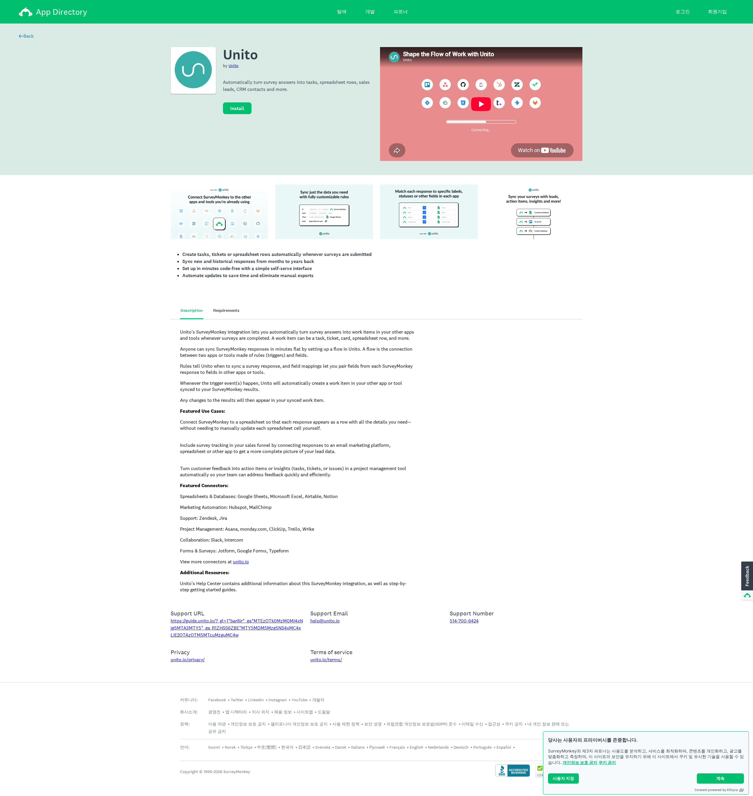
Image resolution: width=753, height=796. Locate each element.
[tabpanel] (376, 460)
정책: (184, 724)
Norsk (230, 747)
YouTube (299, 699)
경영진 (214, 712)
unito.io (241, 562)
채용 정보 (283, 712)
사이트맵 (304, 712)
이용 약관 (217, 724)
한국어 (287, 747)
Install (237, 108)
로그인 (683, 12)
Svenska (322, 747)
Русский (377, 747)
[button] (746, 581)
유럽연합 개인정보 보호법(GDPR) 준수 (422, 724)
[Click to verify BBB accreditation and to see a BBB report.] (512, 776)
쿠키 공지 (607, 762)
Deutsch (461, 747)
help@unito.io (325, 621)
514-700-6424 (464, 621)
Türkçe (246, 747)
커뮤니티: (189, 700)
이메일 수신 (472, 724)
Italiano (358, 747)
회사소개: (189, 712)
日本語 (304, 747)
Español (504, 747)
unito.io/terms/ (326, 660)
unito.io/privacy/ (188, 660)
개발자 (318, 699)
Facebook (217, 699)
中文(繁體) (266, 747)
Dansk (340, 747)
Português (482, 747)
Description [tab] (192, 310)
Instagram (278, 699)
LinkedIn (256, 699)
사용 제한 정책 (345, 724)
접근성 (494, 724)
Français (397, 747)
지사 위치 (260, 712)
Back (29, 36)
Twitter (237, 699)
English (416, 747)
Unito (234, 65)
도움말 (324, 712)
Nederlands (438, 747)
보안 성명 (373, 724)
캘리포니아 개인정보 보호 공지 (299, 724)
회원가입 (717, 12)
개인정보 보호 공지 (580, 762)
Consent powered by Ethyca (716, 790)
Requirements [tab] (226, 310)
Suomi (214, 747)
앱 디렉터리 (236, 712)
